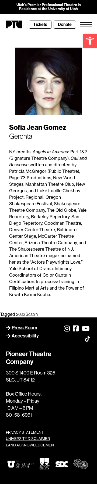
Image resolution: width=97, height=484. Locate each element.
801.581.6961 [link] (19, 415)
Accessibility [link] (25, 336)
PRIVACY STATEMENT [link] (25, 432)
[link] (90, 41)
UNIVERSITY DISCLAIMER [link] (28, 438)
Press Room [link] (24, 328)
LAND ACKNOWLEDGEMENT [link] (31, 445)
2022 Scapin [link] (27, 314)
